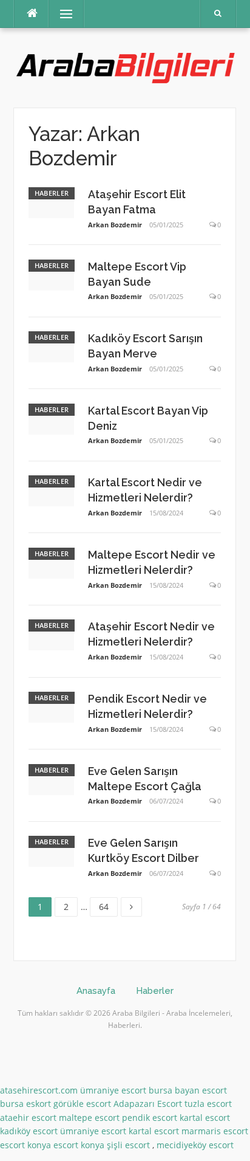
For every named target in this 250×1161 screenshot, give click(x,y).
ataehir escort (28, 1117)
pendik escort (149, 1117)
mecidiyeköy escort (195, 1145)
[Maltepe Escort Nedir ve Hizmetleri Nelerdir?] (51, 562)
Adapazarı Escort (147, 1103)
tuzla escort (208, 1103)
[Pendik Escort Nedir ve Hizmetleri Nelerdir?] (51, 706)
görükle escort (82, 1103)
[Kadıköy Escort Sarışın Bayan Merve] (51, 345)
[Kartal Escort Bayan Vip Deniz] (51, 418)
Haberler (52, 193)
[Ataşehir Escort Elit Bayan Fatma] (51, 201)
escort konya (25, 1145)
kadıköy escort (29, 1131)
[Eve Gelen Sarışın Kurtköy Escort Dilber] (51, 850)
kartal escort (205, 1117)
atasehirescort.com (39, 1090)
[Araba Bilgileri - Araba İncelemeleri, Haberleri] (124, 66)
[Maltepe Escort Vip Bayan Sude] (51, 274)
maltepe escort (89, 1117)
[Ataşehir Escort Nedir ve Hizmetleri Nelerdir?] (51, 634)
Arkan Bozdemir (115, 224)
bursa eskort (25, 1103)
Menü (61, 13)
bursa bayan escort (188, 1090)
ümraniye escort (113, 1090)
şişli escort (128, 1145)
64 (108, 904)
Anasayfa (95, 990)
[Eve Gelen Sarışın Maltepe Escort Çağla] (51, 778)
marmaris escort (214, 1131)
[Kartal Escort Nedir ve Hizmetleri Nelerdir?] (51, 490)
